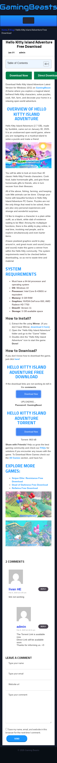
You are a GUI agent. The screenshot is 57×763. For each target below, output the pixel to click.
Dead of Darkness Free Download (30, 485)
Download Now (31, 432)
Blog (11, 29)
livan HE (15, 589)
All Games (14, 458)
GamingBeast (43, 87)
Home (4, 29)
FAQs (43, 448)
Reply (43, 589)
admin (22, 52)
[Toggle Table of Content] (44, 64)
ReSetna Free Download (25, 488)
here (17, 359)
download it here (40, 327)
